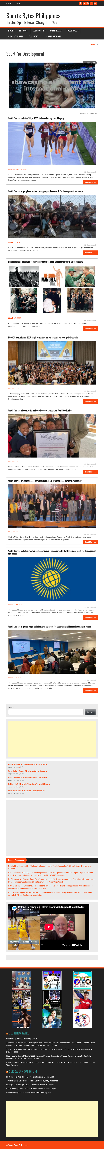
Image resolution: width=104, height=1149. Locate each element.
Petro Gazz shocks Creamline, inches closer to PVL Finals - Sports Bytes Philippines (42, 885)
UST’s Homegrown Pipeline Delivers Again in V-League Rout (27, 777)
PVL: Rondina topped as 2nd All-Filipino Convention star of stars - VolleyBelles (39, 892)
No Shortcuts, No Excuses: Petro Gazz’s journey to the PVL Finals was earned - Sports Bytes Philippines (50, 879)
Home (10, 30)
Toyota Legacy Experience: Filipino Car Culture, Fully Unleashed (32, 1080)
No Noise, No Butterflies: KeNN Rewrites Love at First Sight (30, 1076)
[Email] (95, 3)
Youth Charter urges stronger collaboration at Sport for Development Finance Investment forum (49, 626)
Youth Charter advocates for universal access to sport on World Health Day (40, 410)
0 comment (91, 172)
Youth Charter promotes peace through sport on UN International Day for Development (45, 480)
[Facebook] (80, 3)
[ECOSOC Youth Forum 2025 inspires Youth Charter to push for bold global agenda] (52, 363)
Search (11, 707)
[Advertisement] (52, 739)
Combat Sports (15, 36)
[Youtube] (87, 3)
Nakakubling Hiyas (15, 866)
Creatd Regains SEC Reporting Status (21, 1038)
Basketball (55, 30)
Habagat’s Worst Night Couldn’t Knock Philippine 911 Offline (30, 1084)
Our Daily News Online (23, 1071)
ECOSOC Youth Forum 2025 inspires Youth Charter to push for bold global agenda (43, 337)
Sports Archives (53, 36)
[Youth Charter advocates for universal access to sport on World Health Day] (52, 436)
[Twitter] (84, 3)
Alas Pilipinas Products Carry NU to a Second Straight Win (27, 764)
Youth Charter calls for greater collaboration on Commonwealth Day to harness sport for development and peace (52, 552)
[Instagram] (91, 3)
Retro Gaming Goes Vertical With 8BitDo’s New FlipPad (28, 1092)
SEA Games (24, 30)
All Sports (34, 36)
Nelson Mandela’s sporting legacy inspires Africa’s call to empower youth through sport (45, 261)
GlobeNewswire (19, 1033)
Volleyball (71, 30)
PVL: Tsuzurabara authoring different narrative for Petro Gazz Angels (36, 882)
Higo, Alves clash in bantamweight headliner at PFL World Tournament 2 (37, 875)
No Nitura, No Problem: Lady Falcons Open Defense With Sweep (29, 784)
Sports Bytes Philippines (33, 15)
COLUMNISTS (38, 30)
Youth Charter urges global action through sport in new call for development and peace (45, 191)
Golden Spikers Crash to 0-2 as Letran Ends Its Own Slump (27, 770)
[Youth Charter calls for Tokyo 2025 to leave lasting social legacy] (52, 144)
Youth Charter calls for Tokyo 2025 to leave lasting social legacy (36, 118)
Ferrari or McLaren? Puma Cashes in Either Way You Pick (26, 790)
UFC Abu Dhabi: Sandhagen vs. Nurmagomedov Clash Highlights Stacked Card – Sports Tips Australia (49, 872)
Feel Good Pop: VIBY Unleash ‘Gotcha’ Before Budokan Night (31, 1088)
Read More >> (90, 182)
